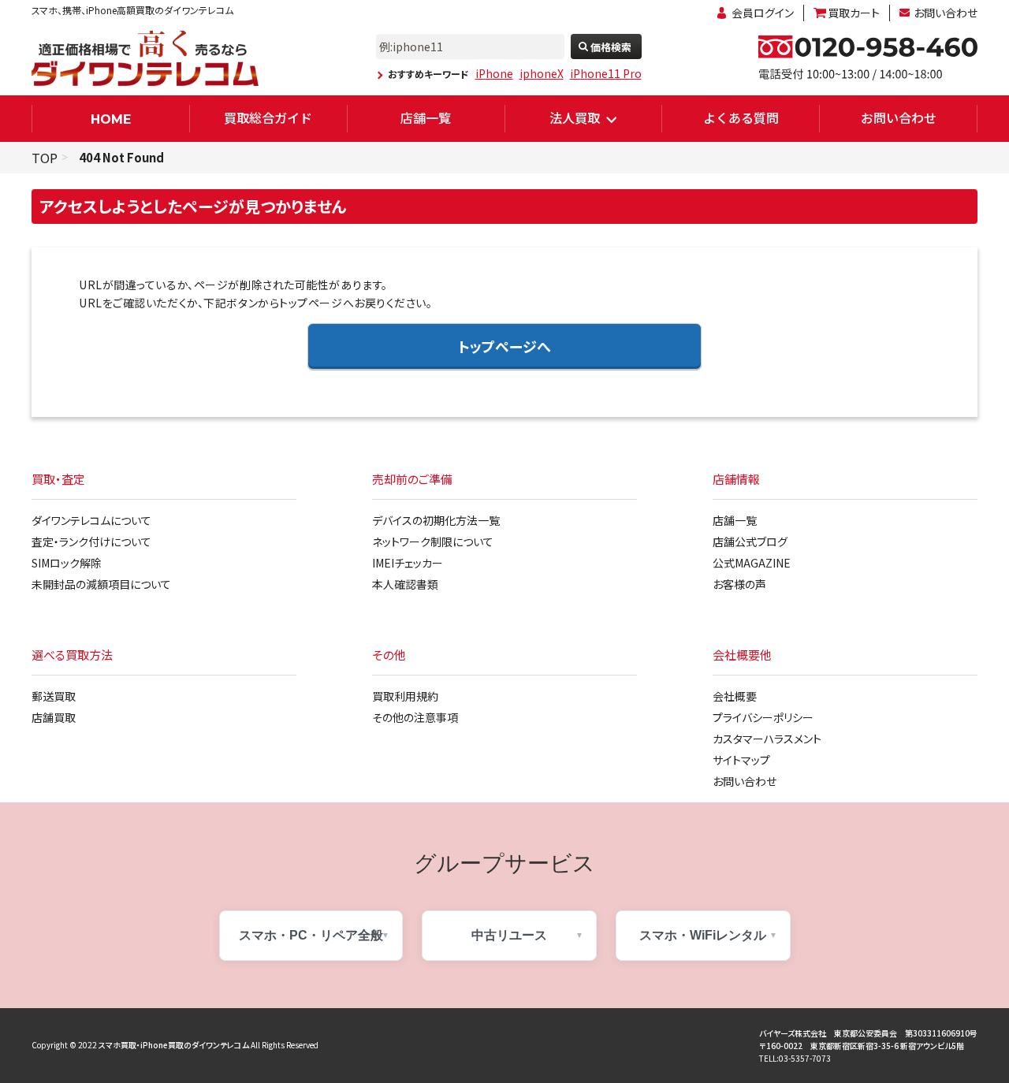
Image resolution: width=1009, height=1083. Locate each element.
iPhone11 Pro (606, 73)
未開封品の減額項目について (101, 584)
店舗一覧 (425, 117)
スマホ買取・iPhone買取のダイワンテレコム (174, 1045)
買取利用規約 (405, 696)
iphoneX (541, 73)
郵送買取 (54, 696)
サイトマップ (741, 760)
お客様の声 (739, 584)
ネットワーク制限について (432, 541)
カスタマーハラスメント (767, 738)
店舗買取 (54, 717)
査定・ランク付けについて (91, 541)
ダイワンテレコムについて (91, 520)
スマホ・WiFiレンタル (702, 935)
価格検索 (610, 46)
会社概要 (735, 696)
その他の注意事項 (415, 717)
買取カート (854, 12)
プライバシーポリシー (763, 717)
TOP (45, 157)
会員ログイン (763, 12)
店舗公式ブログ (750, 541)
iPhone (494, 73)
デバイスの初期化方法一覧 (436, 520)
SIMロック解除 (67, 563)
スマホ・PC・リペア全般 (311, 935)
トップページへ (504, 346)
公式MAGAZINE (752, 563)
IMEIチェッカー (407, 563)
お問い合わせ (945, 12)
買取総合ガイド (268, 117)
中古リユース (509, 935)
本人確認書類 (405, 584)
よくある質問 (741, 117)
